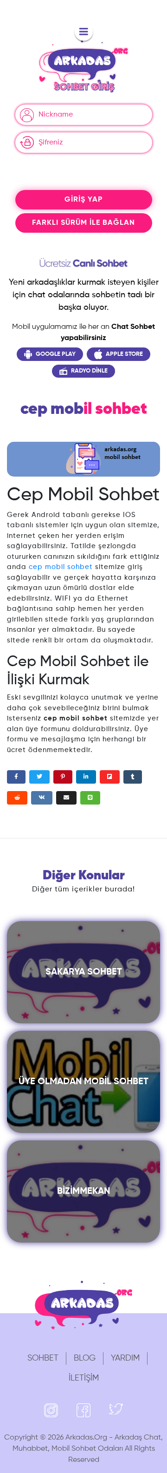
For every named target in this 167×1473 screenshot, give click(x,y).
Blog (85, 1358)
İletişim (84, 1378)
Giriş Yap (83, 199)
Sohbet (42, 1358)
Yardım (125, 1358)
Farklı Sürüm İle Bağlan (83, 223)
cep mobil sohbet (61, 566)
